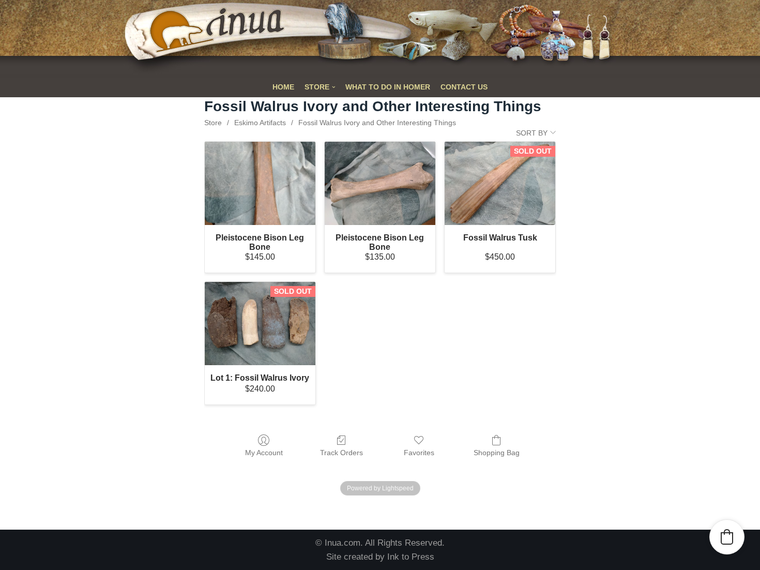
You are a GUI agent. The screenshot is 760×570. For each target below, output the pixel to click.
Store (213, 122)
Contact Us (464, 87)
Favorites (419, 452)
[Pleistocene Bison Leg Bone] (260, 183)
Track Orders (341, 452)
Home (283, 87)
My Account (264, 452)
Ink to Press (410, 557)
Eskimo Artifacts (260, 122)
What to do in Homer (387, 87)
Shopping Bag (497, 452)
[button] (726, 536)
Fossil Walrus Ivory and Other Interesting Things (377, 122)
